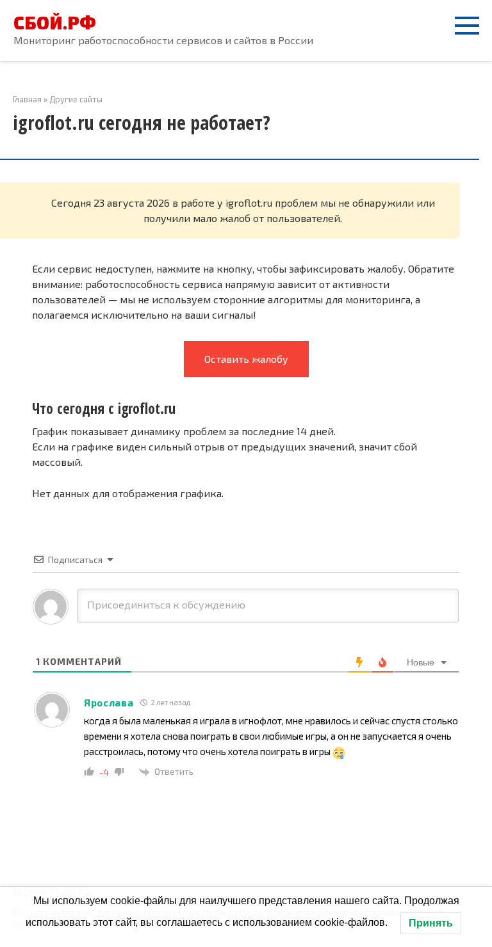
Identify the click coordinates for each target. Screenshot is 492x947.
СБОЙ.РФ (54, 22)
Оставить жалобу (246, 359)
